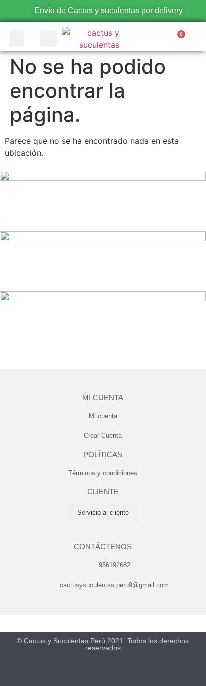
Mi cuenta (103, 397)
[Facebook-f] (74, 677)
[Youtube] (93, 677)
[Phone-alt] (156, 39)
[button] (17, 38)
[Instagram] (112, 677)
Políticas (103, 454)
